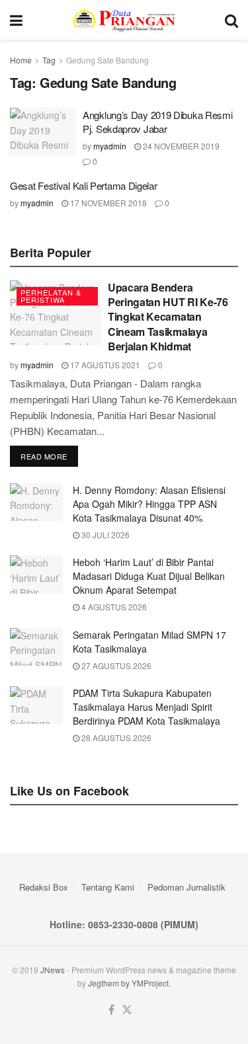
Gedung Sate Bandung (107, 59)
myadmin (109, 145)
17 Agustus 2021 (104, 364)
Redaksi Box (43, 887)
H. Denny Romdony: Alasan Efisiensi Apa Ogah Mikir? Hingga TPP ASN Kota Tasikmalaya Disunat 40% (149, 503)
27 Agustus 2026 (115, 665)
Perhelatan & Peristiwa (51, 296)
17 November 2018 (107, 202)
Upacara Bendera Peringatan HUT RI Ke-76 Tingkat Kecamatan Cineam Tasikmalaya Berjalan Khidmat (168, 317)
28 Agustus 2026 (115, 737)
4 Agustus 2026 (113, 606)
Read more (44, 456)
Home (21, 59)
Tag (49, 59)
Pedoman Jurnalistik (186, 887)
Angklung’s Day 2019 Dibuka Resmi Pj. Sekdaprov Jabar (157, 122)
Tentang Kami (107, 887)
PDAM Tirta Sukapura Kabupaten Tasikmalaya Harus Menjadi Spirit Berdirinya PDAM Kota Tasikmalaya (146, 706)
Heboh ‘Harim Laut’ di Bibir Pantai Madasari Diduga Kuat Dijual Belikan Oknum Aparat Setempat (149, 575)
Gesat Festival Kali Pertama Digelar (83, 185)
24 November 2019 (180, 145)
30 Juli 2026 (104, 534)
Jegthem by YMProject (128, 982)
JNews (52, 969)
